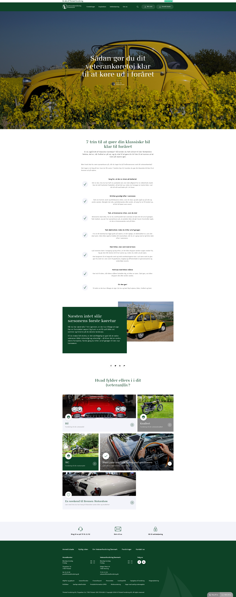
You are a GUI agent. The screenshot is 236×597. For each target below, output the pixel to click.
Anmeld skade (68, 549)
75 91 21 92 (104, 572)
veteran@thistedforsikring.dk (109, 574)
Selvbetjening (114, 7)
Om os (125, 7)
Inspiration (102, 7)
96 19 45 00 (66, 572)
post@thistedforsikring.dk (71, 574)
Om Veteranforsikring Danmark (104, 549)
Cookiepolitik (122, 580)
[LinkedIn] (120, 366)
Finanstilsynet (97, 580)
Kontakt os (140, 549)
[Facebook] (111, 366)
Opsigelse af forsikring (137, 580)
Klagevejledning (154, 580)
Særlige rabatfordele (79, 584)
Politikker (65, 584)
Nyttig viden (83, 549)
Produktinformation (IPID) (98, 584)
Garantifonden (83, 580)
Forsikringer (91, 7)
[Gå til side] (132, 425)
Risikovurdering (116, 584)
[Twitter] (115, 366)
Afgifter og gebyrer (68, 580)
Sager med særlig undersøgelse (135, 584)
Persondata (109, 580)
